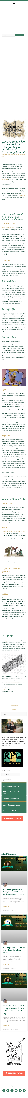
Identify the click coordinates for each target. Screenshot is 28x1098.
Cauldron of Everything (10, 227)
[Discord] (20, 1090)
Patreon (6, 689)
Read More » (6, 906)
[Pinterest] (24, 1090)
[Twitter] (7, 1090)
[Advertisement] (14, 837)
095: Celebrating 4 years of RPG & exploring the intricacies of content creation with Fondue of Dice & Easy (13, 1009)
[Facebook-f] (11, 1090)
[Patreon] (16, 1090)
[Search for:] (8, 35)
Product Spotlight (15, 154)
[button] (14, 3)
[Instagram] (3, 1090)
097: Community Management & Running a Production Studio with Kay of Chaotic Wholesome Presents (13, 892)
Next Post (14, 709)
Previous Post (14, 705)
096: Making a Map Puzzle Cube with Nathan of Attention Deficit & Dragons (14, 950)
